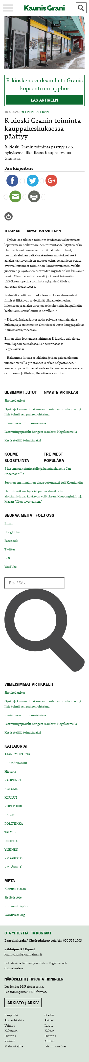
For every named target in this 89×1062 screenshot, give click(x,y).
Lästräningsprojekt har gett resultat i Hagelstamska (40, 432)
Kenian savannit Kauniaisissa (25, 423)
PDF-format (37, 992)
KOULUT (10, 797)
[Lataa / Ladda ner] (10, 216)
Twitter (9, 549)
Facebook (11, 541)
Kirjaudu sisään (15, 889)
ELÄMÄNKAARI (15, 763)
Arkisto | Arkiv (23, 1003)
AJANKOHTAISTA (17, 754)
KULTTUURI (13, 806)
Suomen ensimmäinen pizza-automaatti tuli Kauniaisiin (43, 482)
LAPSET (10, 815)
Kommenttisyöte (16, 906)
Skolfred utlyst (14, 400)
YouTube (10, 567)
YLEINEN (11, 849)
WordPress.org (14, 915)
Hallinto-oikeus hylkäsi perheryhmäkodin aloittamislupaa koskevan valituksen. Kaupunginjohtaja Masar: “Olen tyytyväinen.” (43, 496)
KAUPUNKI (12, 780)
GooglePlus (12, 532)
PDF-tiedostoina (31, 986)
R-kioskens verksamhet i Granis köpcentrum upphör (44, 84)
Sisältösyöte (13, 897)
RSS (7, 558)
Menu (8, 8)
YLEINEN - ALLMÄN (35, 112)
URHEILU (11, 841)
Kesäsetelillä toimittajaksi (22, 440)
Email (8, 523)
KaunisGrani (44, 8)
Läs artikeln (44, 100)
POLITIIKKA (13, 823)
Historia (10, 771)
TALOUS (10, 832)
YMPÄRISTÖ (13, 858)
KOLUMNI (12, 789)
